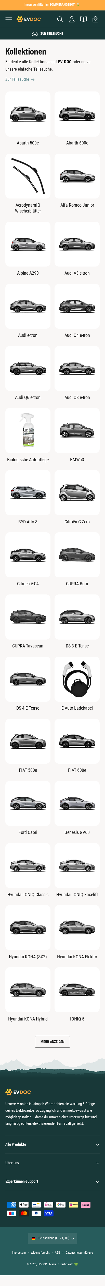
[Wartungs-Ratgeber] (83, 19)
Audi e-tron (27, 335)
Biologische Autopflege (28, 459)
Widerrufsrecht (40, 1252)
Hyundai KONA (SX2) (28, 956)
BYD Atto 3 (27, 521)
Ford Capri (28, 832)
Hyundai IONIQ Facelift (77, 894)
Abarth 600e (77, 142)
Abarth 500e (28, 142)
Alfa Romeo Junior (77, 205)
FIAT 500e (28, 770)
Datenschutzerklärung (79, 1252)
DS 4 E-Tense (27, 708)
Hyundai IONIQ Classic (27, 894)
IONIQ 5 (77, 1019)
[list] (52, 34)
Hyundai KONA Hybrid (28, 1019)
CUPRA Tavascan (27, 645)
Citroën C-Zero (77, 521)
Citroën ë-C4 (28, 583)
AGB (57, 1252)
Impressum (18, 1252)
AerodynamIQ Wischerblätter (28, 208)
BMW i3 (77, 459)
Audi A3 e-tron (77, 273)
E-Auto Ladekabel (77, 708)
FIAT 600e (77, 770)
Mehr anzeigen (52, 1042)
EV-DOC (42, 1264)
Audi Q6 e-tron (28, 397)
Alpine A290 (28, 273)
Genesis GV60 (77, 832)
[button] (9, 19)
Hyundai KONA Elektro (77, 956)
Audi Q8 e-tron (77, 397)
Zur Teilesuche (17, 79)
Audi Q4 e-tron (77, 335)
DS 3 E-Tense (77, 645)
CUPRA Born (77, 583)
